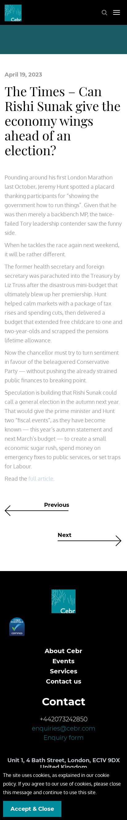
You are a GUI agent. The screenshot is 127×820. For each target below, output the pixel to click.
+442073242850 (64, 719)
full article (40, 478)
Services (63, 671)
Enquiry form (63, 737)
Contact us (63, 681)
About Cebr (63, 651)
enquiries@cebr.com (63, 728)
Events (63, 661)
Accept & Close (32, 809)
